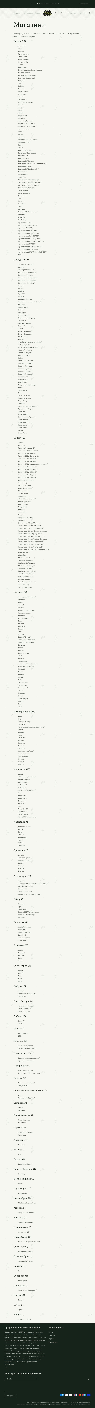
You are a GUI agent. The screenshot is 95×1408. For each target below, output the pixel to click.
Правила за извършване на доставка (50, 1404)
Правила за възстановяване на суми (27, 1404)
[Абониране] (36, 1379)
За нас (51, 1332)
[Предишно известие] (31, 4)
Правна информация (84, 1404)
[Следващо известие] (64, 4)
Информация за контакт (70, 1404)
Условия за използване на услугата (80, 1402)
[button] (18, 13)
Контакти (52, 1335)
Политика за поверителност (60, 1402)
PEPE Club (33, 1402)
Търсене (51, 1339)
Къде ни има (53, 1342)
